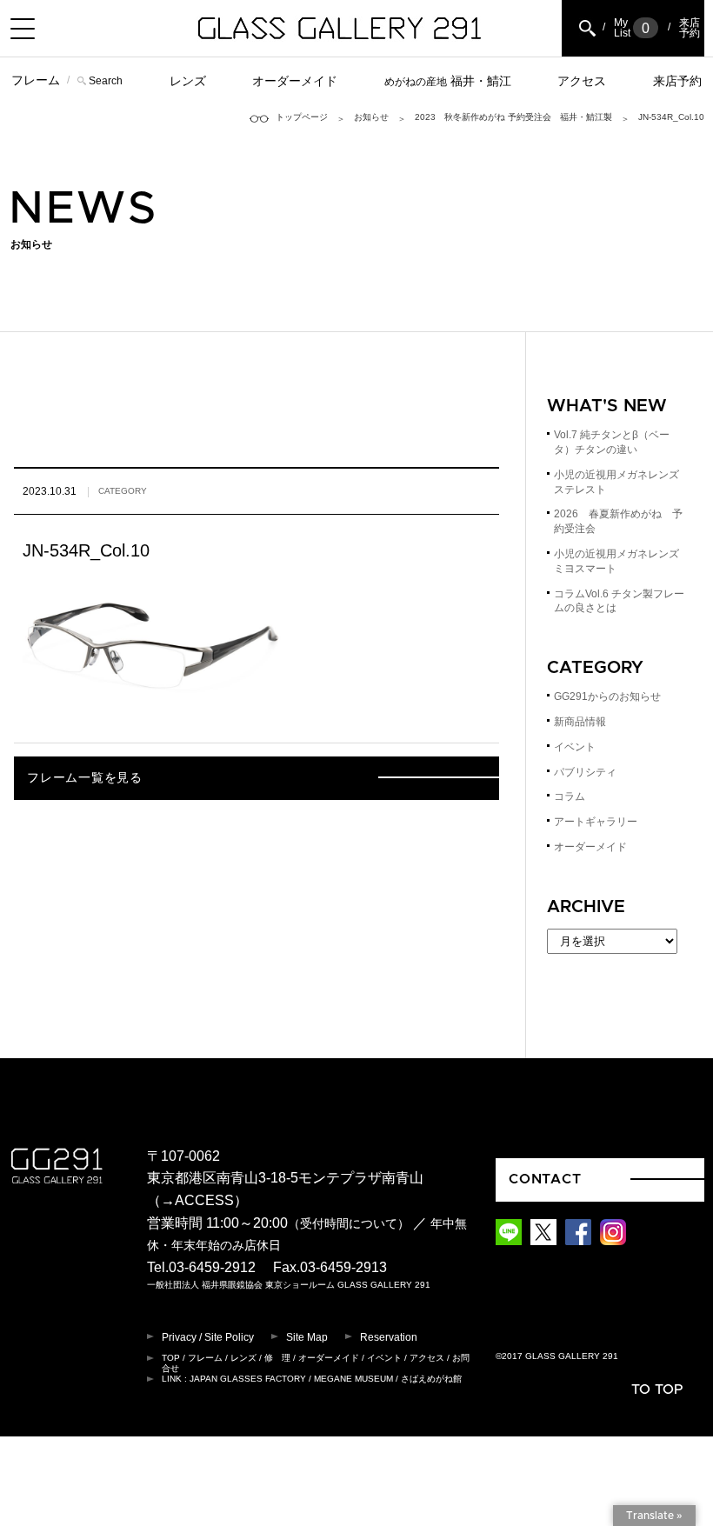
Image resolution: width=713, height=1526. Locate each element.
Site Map (307, 1337)
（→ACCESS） (197, 1200)
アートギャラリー (595, 822)
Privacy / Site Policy (208, 1337)
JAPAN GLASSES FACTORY (248, 1378)
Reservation (388, 1337)
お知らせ (371, 117)
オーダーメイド (294, 81)
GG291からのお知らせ (607, 696)
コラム (569, 796)
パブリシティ (585, 772)
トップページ (302, 117)
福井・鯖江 (447, 81)
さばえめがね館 (431, 1378)
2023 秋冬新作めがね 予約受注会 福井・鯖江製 (513, 117)
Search (106, 81)
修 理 (277, 1358)
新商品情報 (580, 722)
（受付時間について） (349, 1223)
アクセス (581, 81)
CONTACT (545, 1179)
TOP (171, 1358)
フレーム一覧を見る (84, 778)
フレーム (35, 80)
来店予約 (677, 81)
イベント (575, 747)
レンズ (188, 81)
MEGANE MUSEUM (353, 1378)
